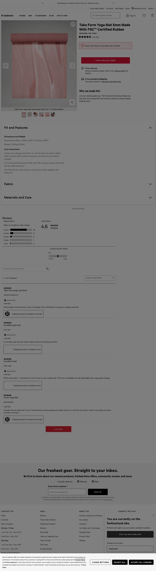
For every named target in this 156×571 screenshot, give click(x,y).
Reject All (120, 562)
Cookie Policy (80, 560)
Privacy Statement (11, 562)
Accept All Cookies (141, 562)
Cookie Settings (100, 562)
